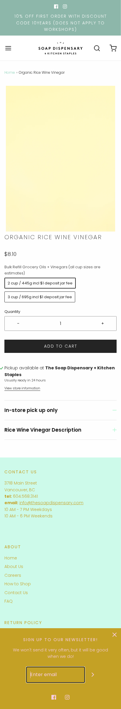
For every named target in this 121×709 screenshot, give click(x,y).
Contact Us (16, 593)
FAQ (8, 601)
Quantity (12, 311)
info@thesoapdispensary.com (51, 503)
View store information (22, 388)
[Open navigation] (8, 48)
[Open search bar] (97, 48)
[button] (60, 159)
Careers (12, 575)
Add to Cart (60, 346)
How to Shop (17, 584)
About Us (13, 566)
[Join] (93, 675)
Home (9, 72)
